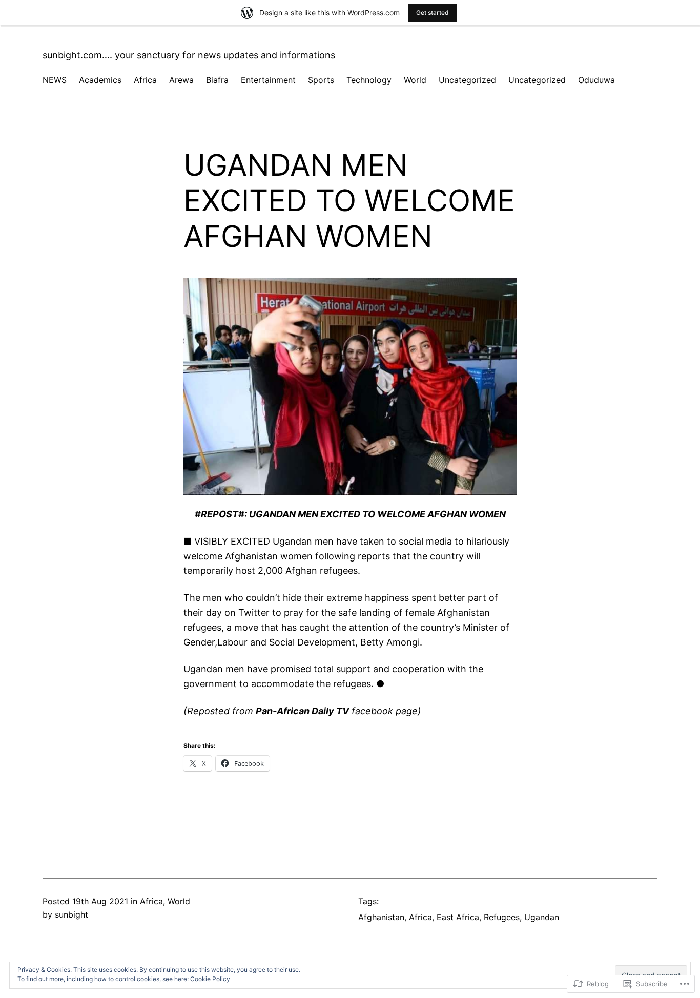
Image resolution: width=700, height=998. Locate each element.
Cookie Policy (210, 979)
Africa (151, 901)
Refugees (502, 917)
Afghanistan (381, 917)
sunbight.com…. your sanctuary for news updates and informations (189, 55)
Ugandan (541, 917)
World (179, 901)
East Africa (458, 917)
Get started (432, 12)
